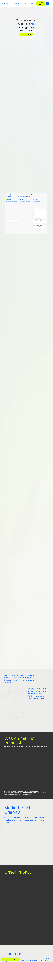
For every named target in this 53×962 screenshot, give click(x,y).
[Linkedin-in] (47, 3)
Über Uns (31, 3)
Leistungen (16, 3)
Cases (24, 3)
